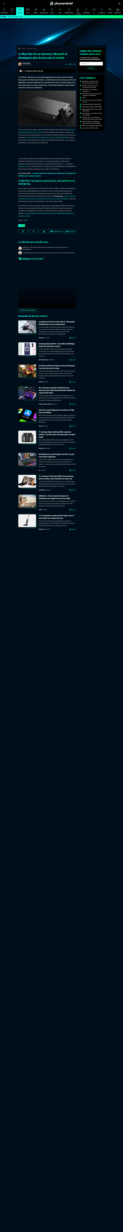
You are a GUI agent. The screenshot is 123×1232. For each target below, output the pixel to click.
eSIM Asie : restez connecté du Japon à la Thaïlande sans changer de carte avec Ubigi (54, 497)
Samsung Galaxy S (43, 360)
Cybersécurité (69, 13)
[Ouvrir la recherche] (119, 3)
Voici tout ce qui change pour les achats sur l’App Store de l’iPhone (56, 411)
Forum (110, 13)
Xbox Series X (23, 166)
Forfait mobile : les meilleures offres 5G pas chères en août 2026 (92, 118)
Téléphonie (4, 13)
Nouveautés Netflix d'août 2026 (91, 104)
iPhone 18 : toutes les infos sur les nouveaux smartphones (92, 94)
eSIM (77, 13)
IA (94, 13)
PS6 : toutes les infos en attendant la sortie (92, 101)
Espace (35, 13)
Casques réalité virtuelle (45, 404)
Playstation (16, 17)
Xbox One (21, 225)
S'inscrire (91, 68)
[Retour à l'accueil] (61, 3)
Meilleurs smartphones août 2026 (92, 126)
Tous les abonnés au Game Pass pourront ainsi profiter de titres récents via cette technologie (46, 197)
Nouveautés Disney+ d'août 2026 (92, 107)
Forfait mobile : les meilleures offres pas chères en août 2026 (91, 122)
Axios (26, 220)
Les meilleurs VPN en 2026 (90, 128)
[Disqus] (47, 285)
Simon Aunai (26, 63)
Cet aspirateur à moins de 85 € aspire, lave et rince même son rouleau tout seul (56, 517)
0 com (66, 64)
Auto (28, 13)
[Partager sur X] (23, 231)
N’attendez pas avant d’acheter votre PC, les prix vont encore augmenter (56, 455)
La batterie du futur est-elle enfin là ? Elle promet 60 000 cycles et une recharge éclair (57, 323)
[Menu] (3, 3)
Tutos (52, 13)
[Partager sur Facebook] (33, 231)
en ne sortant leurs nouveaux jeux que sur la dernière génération (47, 137)
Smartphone (42, 490)
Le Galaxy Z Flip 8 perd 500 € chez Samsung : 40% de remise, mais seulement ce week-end (56, 477)
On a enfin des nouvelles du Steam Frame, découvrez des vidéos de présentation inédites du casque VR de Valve (57, 390)
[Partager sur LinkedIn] (44, 231)
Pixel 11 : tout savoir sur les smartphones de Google (90, 86)
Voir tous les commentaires (28, 310)
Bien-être (118, 13)
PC (12, 13)
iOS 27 (84, 98)
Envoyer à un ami (58, 231)
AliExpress (41, 529)
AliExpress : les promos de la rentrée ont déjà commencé (90, 82)
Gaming (20, 13)
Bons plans (44, 13)
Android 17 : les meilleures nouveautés (89, 90)
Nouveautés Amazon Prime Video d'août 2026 (92, 110)
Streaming (86, 13)
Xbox (21, 17)
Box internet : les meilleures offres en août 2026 (92, 114)
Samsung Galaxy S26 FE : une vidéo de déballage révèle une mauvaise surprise (56, 345)
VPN (60, 13)
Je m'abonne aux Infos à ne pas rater (33, 71)
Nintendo (10, 17)
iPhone (40, 426)
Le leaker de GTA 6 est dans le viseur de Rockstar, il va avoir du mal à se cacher (57, 367)
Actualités (102, 13)
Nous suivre (71, 231)
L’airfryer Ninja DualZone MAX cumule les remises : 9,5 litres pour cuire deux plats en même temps (57, 434)
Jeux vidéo (30, 48)
